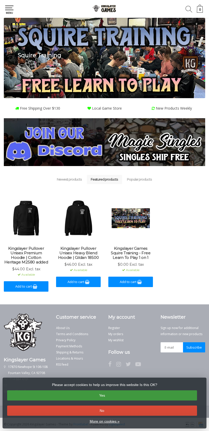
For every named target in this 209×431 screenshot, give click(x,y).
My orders (115, 334)
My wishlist (116, 340)
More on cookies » (105, 421)
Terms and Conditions (72, 334)
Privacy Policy (65, 340)
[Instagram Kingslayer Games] (121, 365)
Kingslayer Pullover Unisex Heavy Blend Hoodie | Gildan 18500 (78, 253)
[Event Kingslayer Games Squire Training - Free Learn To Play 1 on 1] (130, 218)
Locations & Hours (69, 358)
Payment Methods (69, 346)
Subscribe (194, 347)
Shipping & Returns (69, 352)
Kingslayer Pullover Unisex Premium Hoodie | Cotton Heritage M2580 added (26, 255)
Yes (102, 395)
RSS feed (62, 364)
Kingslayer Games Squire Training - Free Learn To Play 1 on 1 (131, 253)
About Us (63, 328)
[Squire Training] (104, 58)
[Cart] (200, 11)
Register (114, 328)
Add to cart (24, 286)
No (102, 411)
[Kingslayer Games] (104, 9)
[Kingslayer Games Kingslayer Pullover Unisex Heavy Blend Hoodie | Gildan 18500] (78, 218)
